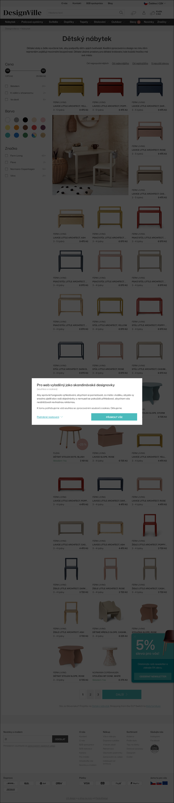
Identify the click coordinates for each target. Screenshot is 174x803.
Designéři (131, 752)
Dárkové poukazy (135, 748)
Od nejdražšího (140, 63)
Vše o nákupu (109, 736)
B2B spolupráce (94, 3)
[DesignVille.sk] (159, 783)
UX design (71, 798)
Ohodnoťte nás (86, 760)
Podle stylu (132, 740)
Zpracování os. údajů (113, 756)
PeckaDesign (101, 798)
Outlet (129, 756)
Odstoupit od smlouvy (109, 762)
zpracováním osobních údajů (41, 745)
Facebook (155, 740)
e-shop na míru (85, 798)
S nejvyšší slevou (160, 63)
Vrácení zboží (109, 744)
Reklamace (108, 748)
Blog (110, 3)
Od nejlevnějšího (120, 63)
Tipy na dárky (133, 744)
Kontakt (77, 3)
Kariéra (82, 752)
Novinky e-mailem (13, 731)
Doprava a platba (111, 740)
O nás (64, 3)
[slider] (7, 70)
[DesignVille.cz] (153, 783)
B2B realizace (85, 748)
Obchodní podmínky (112, 752)
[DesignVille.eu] (165, 783)
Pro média (84, 756)
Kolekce (130, 736)
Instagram (155, 736)
